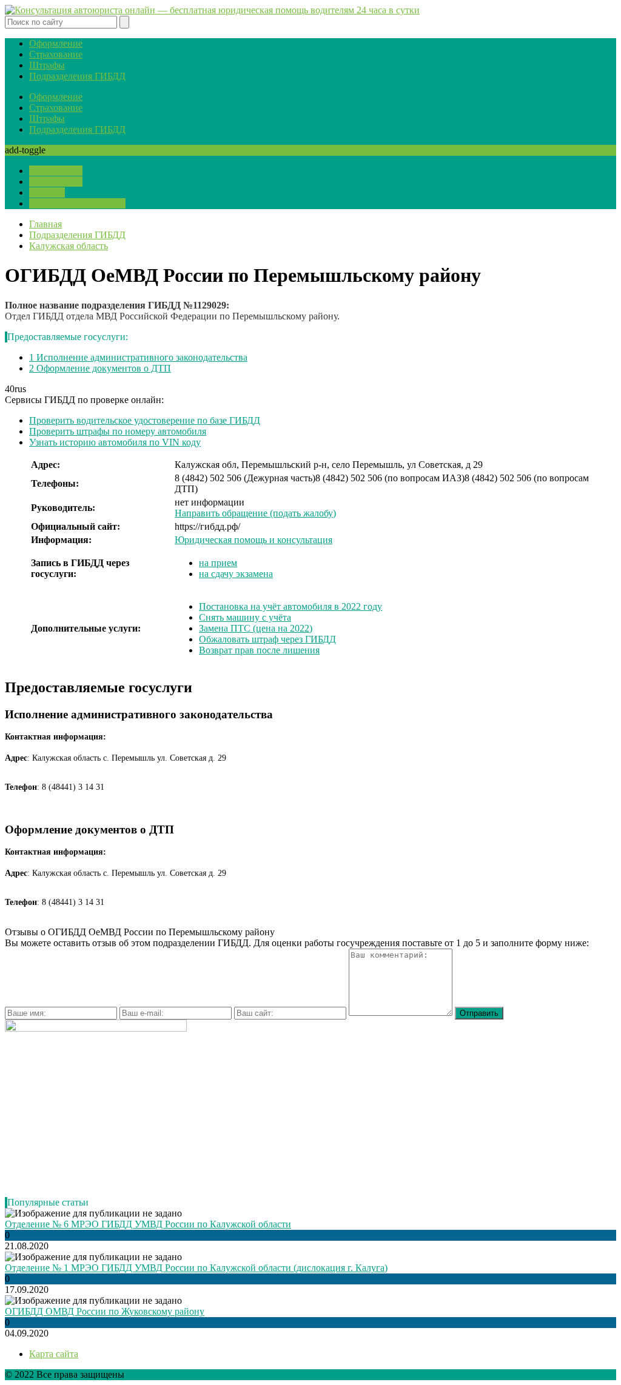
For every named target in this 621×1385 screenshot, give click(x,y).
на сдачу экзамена (236, 574)
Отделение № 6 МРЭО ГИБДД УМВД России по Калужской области (148, 1224)
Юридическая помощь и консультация (253, 540)
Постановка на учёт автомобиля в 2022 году (290, 606)
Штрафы (47, 65)
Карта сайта (53, 1354)
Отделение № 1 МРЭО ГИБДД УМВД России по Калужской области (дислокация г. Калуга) (196, 1268)
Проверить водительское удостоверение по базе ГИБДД (144, 420)
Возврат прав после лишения (259, 650)
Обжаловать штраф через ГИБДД (267, 639)
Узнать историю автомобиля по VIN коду (115, 442)
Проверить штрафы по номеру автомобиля (117, 431)
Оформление (55, 43)
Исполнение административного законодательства (138, 357)
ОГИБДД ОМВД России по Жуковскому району (104, 1311)
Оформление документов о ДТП (100, 368)
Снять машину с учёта (245, 617)
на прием (218, 563)
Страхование (55, 54)
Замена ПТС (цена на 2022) (255, 628)
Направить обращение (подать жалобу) (255, 513)
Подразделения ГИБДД (77, 76)
